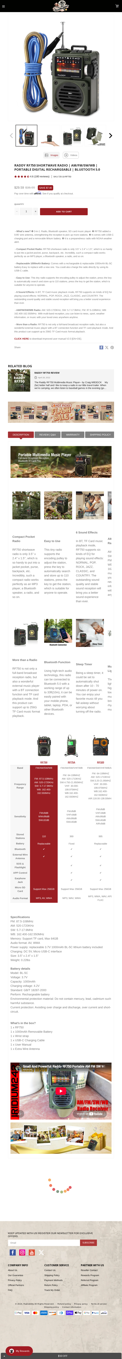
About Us (12, 1270)
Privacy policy (81, 1304)
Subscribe (88, 1243)
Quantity (19, 204)
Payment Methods (53, 1280)
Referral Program (89, 1280)
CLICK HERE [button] (21, 338)
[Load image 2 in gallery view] (49, 135)
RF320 (100, 762)
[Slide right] (110, 135)
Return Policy (51, 1285)
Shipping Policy (52, 1275)
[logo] (61, 6)
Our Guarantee (15, 1275)
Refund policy (64, 1304)
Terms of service (99, 1304)
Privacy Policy (15, 1280)
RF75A (71, 762)
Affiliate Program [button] (89, 1285)
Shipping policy (51, 1307)
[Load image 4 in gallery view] (95, 135)
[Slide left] (11, 135)
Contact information (71, 1307)
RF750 (43, 762)
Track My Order (52, 1290)
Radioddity (29, 1304)
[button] (117, 6)
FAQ (10, 1290)
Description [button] (21, 434)
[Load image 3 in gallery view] (72, 135)
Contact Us (49, 1270)
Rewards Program (90, 1275)
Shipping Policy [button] (100, 434)
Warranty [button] (73, 434)
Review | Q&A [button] (47, 434)
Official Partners (16, 1285)
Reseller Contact (89, 1270)
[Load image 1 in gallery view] (26, 135)
